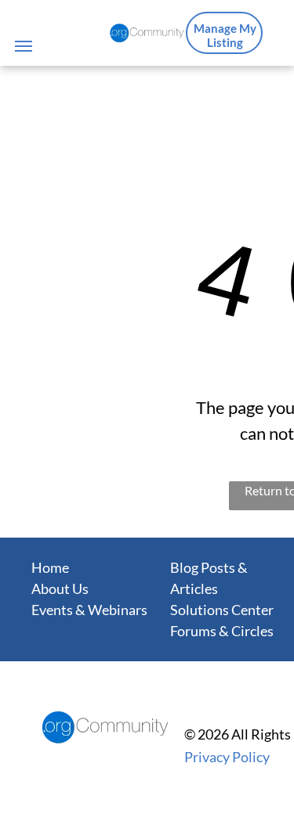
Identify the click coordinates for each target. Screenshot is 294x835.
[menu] (23, 46)
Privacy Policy (227, 756)
